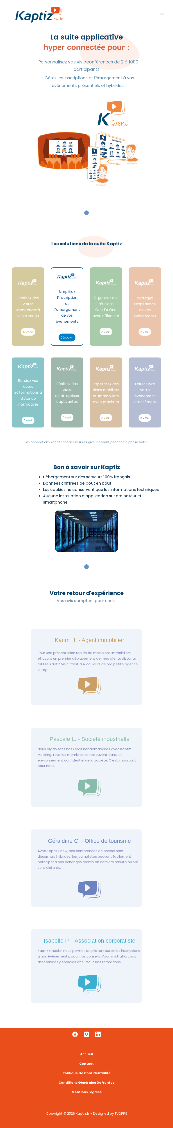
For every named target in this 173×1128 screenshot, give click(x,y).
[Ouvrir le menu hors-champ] (162, 15)
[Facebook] (75, 1034)
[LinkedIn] (98, 1034)
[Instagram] (86, 1034)
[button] (37, 146)
